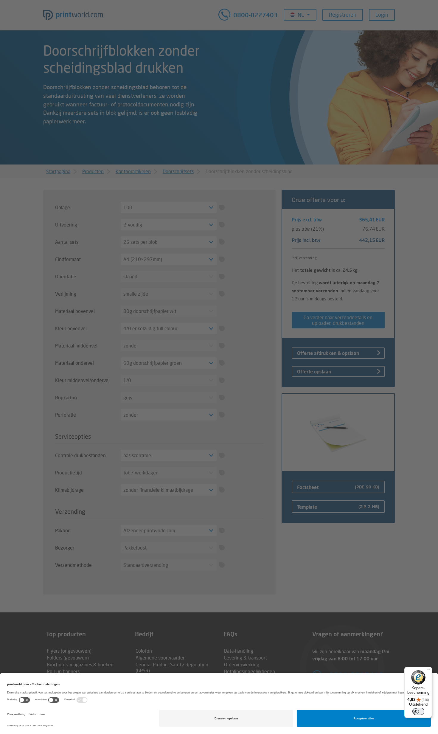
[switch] (418, 711)
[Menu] (428, 670)
